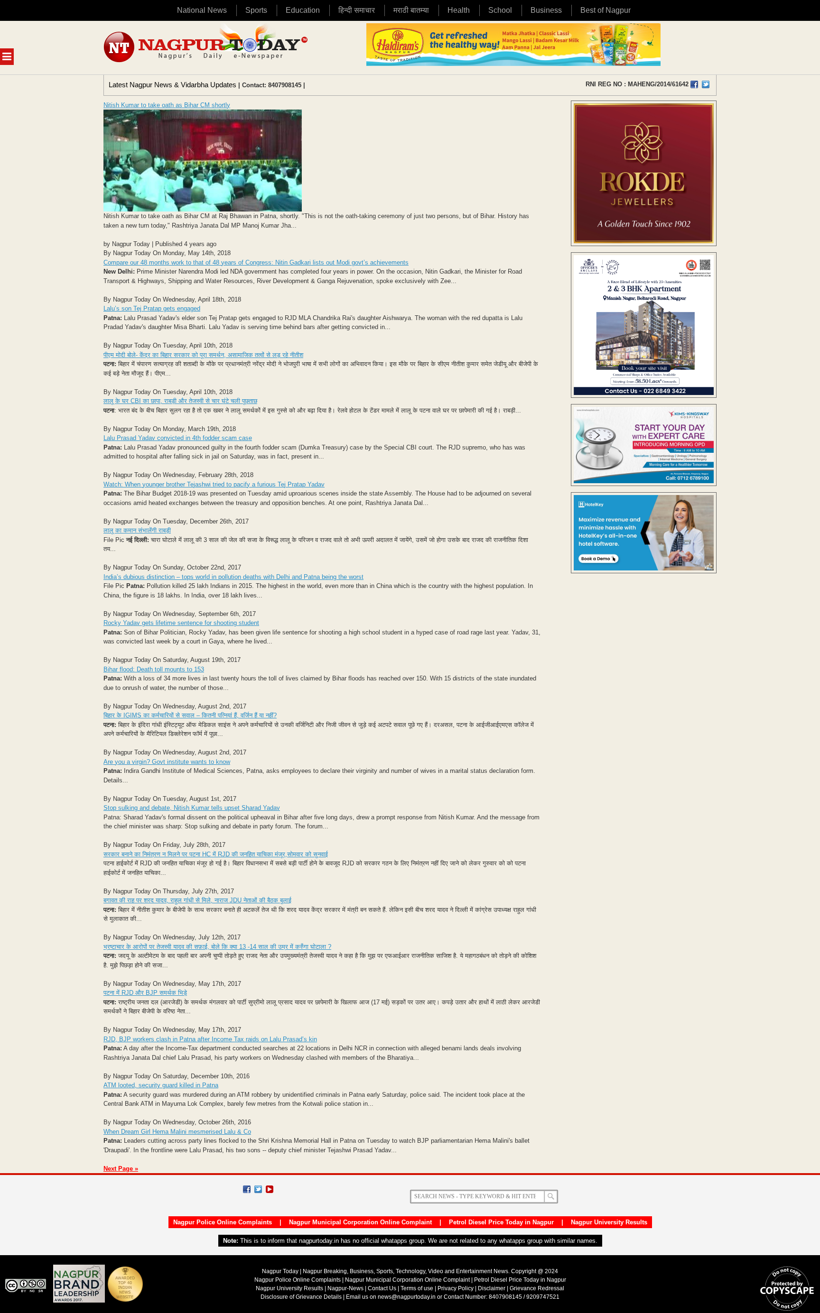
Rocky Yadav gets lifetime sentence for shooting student (181, 622)
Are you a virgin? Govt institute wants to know (166, 761)
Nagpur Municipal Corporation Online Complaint (360, 1222)
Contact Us (382, 1288)
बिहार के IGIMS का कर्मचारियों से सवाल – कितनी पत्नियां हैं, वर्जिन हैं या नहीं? (190, 715)
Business (546, 10)
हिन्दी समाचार (356, 10)
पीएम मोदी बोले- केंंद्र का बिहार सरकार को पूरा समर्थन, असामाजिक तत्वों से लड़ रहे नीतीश (203, 354)
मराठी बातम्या (411, 10)
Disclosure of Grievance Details (301, 1297)
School (500, 10)
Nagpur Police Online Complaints (222, 1222)
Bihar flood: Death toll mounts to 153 (153, 669)
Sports (256, 10)
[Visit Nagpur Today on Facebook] (694, 84)
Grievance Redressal (537, 1288)
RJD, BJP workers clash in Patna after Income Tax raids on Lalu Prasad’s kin (210, 1039)
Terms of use (417, 1288)
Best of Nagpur (605, 10)
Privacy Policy (456, 1288)
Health (458, 10)
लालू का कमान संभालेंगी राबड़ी (137, 530)
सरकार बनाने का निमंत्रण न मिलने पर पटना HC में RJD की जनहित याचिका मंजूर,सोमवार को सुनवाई (215, 854)
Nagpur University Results (609, 1222)
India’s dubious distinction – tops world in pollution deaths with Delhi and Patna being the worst (233, 576)
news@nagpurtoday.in (407, 1297)
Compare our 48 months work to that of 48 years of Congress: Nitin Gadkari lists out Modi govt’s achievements (256, 262)
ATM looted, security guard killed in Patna (160, 1085)
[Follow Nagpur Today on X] (258, 1189)
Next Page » (120, 1168)
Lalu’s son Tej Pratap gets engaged (151, 308)
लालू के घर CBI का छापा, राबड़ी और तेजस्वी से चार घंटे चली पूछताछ (180, 400)
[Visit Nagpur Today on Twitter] (705, 84)
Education (303, 10)
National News (202, 10)
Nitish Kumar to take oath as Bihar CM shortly (166, 105)
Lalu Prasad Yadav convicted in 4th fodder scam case (177, 437)
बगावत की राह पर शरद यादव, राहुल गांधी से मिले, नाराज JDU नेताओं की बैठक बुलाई (197, 900)
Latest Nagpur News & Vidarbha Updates (172, 85)
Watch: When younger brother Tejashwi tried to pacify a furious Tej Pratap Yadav (214, 484)
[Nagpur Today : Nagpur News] (206, 47)
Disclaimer (492, 1288)
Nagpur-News (345, 1288)
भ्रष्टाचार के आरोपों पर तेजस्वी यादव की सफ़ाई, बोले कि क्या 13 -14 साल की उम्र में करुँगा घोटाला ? (217, 946)
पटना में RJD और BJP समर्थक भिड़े (145, 992)
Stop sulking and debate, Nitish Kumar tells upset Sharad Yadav (191, 807)
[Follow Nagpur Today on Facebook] (247, 1189)
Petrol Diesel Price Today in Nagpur (501, 1222)
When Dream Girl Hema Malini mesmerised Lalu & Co (177, 1131)
